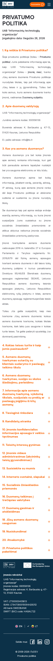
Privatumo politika (26, 656)
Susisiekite (35, 4)
